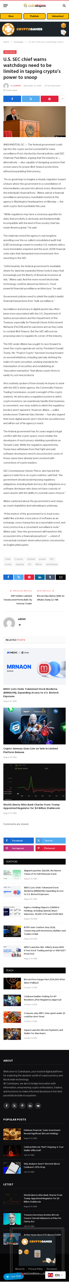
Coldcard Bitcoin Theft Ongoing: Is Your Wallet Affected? (44, 1148)
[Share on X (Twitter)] (31, 99)
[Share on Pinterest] (49, 99)
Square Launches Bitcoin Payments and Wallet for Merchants (43, 1031)
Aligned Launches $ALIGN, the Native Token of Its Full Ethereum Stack (42, 872)
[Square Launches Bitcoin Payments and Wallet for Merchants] (12, 1034)
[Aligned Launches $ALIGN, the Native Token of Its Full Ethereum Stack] (12, 874)
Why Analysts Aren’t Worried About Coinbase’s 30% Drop (42, 1165)
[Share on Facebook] (12, 99)
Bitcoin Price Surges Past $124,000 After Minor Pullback (44, 981)
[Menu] (5, 5)
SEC (52, 559)
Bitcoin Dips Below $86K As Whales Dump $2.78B (50, 598)
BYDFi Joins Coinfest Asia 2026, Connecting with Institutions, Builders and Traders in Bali (45, 931)
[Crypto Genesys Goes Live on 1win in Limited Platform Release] (34, 726)
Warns (39, 564)
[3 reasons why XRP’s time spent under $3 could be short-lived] (12, 1017)
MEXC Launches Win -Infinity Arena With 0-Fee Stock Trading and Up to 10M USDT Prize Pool (45, 950)
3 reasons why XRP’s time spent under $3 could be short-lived (44, 1015)
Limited (31, 559)
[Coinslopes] (34, 6)
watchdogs (52, 564)
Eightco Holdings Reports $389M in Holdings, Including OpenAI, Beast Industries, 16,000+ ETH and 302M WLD (43, 911)
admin (17, 85)
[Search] (64, 5)
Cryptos (19, 559)
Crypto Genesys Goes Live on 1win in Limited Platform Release (30, 751)
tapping (20, 564)
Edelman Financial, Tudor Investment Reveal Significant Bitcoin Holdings (42, 1132)
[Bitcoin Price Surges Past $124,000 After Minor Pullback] (12, 983)
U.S (29, 564)
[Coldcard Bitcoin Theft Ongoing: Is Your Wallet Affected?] (12, 1151)
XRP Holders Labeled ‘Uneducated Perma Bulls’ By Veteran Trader (17, 600)
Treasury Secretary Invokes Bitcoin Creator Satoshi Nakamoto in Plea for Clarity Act (42, 1218)
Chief (7, 559)
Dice (11, 16)
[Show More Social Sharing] (62, 99)
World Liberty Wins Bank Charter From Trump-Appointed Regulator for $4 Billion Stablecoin (31, 807)
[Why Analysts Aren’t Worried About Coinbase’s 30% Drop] (12, 1168)
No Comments (54, 85)
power (42, 559)
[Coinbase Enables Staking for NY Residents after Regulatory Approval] (12, 1000)
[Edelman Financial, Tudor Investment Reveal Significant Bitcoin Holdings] (12, 1134)
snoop (8, 564)
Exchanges (10, 52)
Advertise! (58, 16)
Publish (34, 16)
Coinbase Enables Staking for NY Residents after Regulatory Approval (42, 998)
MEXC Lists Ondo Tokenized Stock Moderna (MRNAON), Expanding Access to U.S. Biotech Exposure (31, 693)
